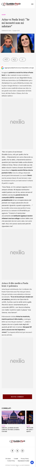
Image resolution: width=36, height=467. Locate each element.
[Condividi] (22, 59)
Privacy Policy (25, 458)
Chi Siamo (8, 458)
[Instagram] (22, 450)
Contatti (16, 458)
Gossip (4, 14)
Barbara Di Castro (7, 30)
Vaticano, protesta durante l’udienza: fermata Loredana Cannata (10, 429)
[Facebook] (12, 450)
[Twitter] (17, 450)
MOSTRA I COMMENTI (17, 397)
